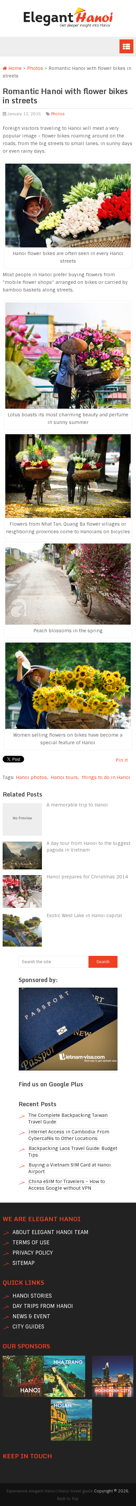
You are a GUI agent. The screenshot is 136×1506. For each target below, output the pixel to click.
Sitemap (24, 1263)
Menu (126, 46)
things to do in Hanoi (106, 777)
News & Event (31, 1316)
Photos (35, 68)
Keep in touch (27, 1456)
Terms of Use (31, 1242)
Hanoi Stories (32, 1295)
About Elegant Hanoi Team (50, 1232)
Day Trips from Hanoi (43, 1306)
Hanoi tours (64, 777)
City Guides (28, 1326)
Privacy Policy (33, 1252)
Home (14, 68)
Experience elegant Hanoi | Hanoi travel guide (50, 1491)
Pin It (122, 760)
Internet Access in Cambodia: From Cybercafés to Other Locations (68, 1135)
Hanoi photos (31, 777)
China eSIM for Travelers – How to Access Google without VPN (66, 1184)
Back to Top (68, 1498)
